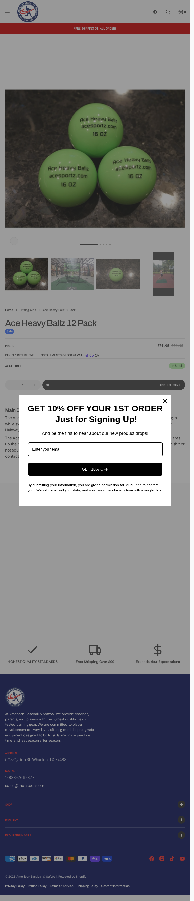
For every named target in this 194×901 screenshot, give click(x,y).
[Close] (165, 401)
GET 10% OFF (95, 469)
